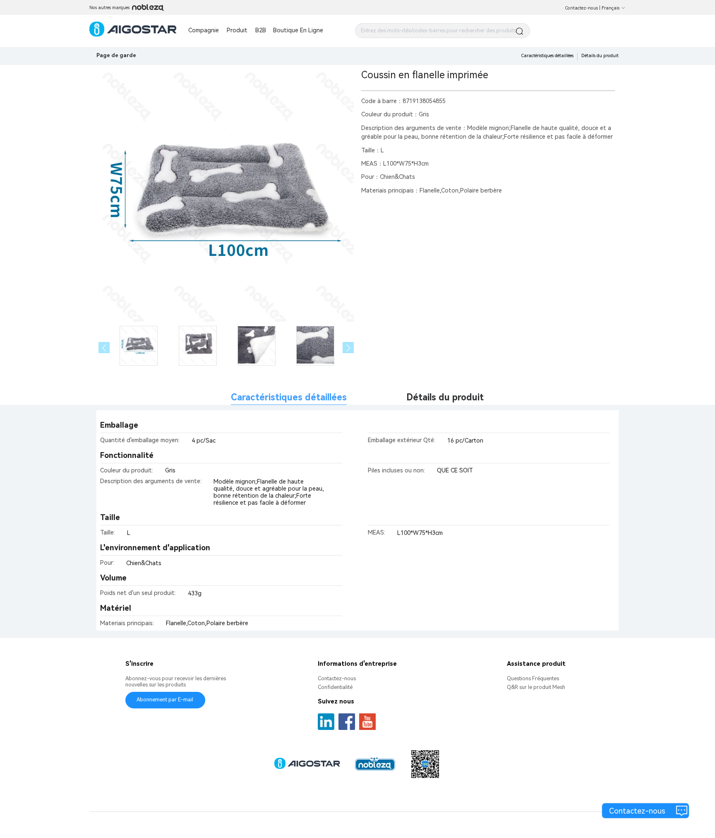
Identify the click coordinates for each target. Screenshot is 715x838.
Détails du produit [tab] (445, 397)
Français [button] (610, 8)
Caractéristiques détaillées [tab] (289, 397)
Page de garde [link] (116, 55)
